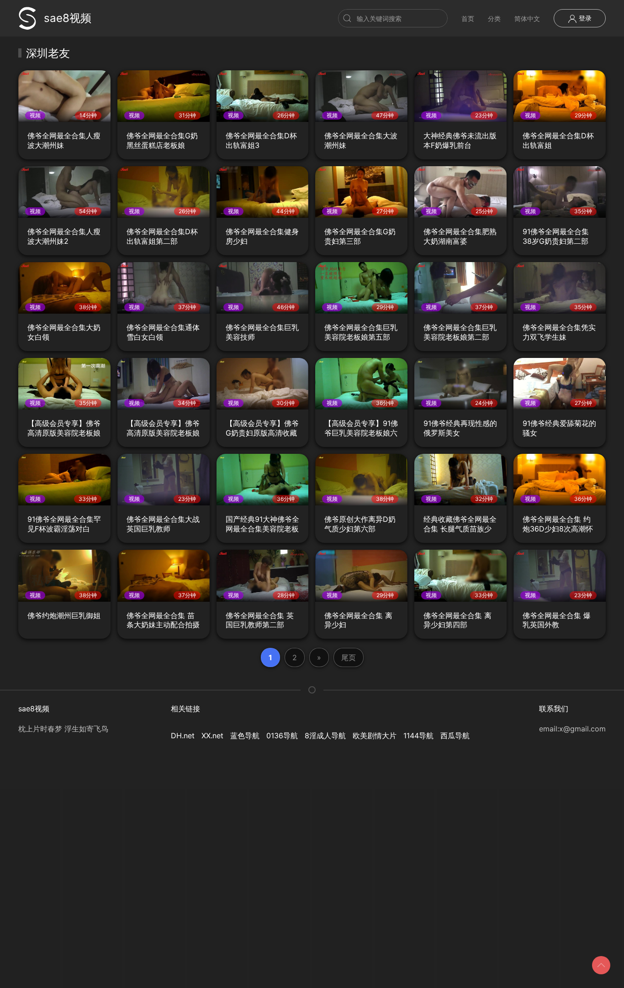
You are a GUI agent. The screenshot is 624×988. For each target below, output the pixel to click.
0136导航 (282, 735)
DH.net (183, 735)
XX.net (212, 735)
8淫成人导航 (325, 735)
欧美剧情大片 (375, 735)
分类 (494, 18)
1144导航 (418, 735)
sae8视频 (67, 18)
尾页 (348, 657)
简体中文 (527, 18)
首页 (467, 18)
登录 (584, 18)
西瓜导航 (455, 735)
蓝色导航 (244, 735)
